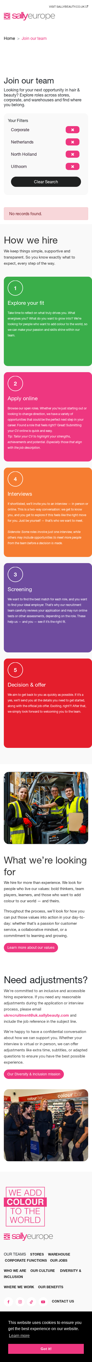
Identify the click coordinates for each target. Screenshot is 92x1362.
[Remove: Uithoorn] (72, 166)
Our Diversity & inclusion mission (33, 1074)
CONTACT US (63, 1301)
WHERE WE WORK (19, 1287)
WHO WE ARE (15, 1271)
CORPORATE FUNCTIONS (26, 1260)
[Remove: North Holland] (72, 154)
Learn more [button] (19, 1335)
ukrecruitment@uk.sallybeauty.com (36, 1015)
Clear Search (46, 181)
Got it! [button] (46, 1349)
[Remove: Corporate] (72, 129)
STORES (37, 1254)
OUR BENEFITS (50, 1287)
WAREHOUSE (59, 1254)
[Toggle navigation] (84, 16)
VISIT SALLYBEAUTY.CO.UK (67, 6)
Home (9, 38)
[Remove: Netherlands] (72, 141)
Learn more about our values (30, 947)
